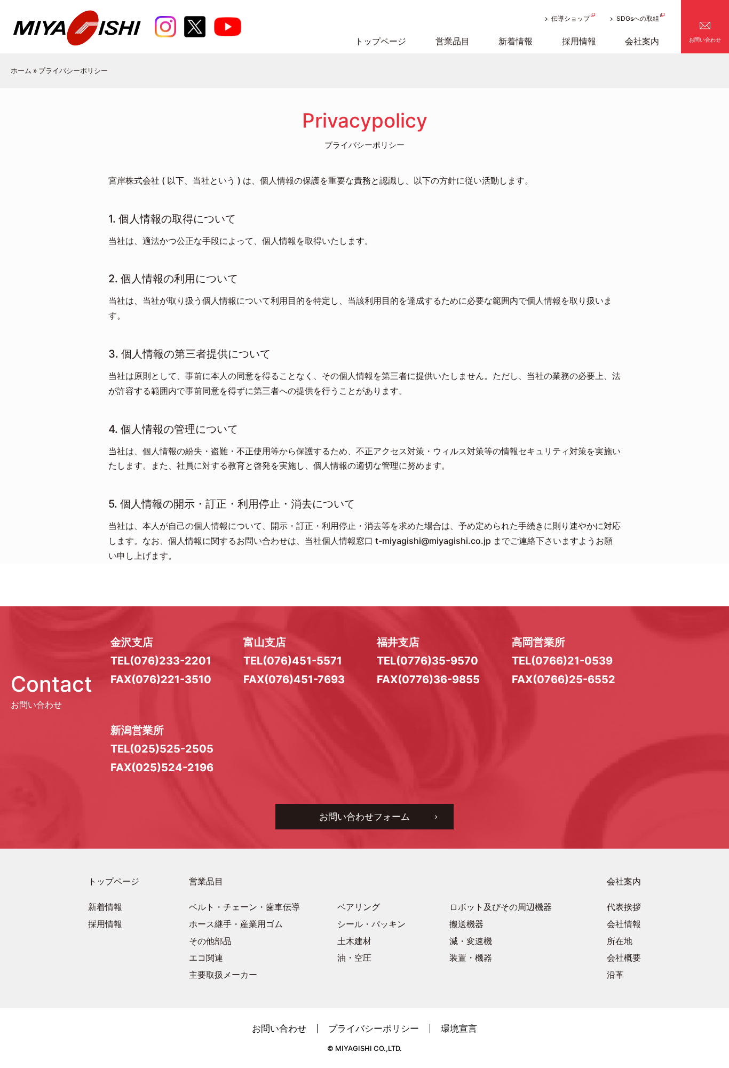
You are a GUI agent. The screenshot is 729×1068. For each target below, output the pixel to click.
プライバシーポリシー (373, 1028)
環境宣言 (459, 1028)
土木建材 (354, 941)
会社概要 (624, 958)
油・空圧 (354, 958)
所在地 (619, 941)
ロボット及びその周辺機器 (500, 907)
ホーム (21, 70)
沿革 (615, 975)
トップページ (113, 881)
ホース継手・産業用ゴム (236, 924)
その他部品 (210, 941)
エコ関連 (206, 958)
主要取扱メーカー (223, 975)
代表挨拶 (624, 907)
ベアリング (358, 907)
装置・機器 (470, 958)
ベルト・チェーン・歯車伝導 (244, 907)
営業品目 (206, 881)
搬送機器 (466, 924)
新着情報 (105, 907)
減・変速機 (470, 941)
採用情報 (105, 924)
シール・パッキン (371, 924)
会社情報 (624, 924)
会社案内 (624, 881)
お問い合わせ (705, 39)
